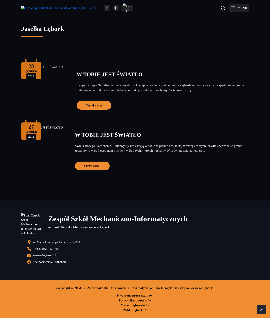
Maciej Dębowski (133, 305)
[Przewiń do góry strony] (261, 309)
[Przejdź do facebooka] (107, 8)
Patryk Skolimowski (133, 300)
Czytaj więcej (94, 105)
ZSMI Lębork (133, 310)
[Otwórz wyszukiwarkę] (223, 8)
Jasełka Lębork (42, 28)
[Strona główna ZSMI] (59, 8)
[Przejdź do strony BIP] (127, 8)
